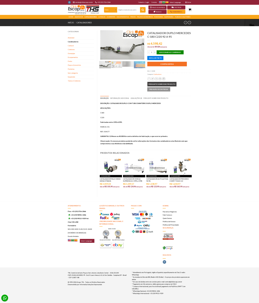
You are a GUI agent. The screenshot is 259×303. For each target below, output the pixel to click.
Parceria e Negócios (170, 212)
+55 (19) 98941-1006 (78, 215)
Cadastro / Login (143, 2)
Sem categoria (73, 73)
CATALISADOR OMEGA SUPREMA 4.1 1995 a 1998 (132, 180)
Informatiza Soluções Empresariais (91, 284)
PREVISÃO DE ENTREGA (158, 89)
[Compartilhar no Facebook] (149, 78)
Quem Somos (167, 218)
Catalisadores (90, 17)
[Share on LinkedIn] (163, 78)
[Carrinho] (190, 9)
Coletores (71, 49)
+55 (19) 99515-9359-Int (80, 218)
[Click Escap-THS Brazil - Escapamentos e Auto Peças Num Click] (84, 10)
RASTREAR (178, 7)
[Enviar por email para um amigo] (156, 78)
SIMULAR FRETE (155, 58)
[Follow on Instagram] (69, 2)
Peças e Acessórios (145, 17)
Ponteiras (158, 17)
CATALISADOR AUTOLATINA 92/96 (157, 180)
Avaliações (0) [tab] (136, 98)
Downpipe (111, 17)
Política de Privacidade (171, 225)
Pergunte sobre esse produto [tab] (155, 98)
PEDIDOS (158, 12)
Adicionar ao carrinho (170, 52)
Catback (101, 17)
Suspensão (168, 17)
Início (71, 22)
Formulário (72, 225)
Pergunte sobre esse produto (162, 84)
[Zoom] (103, 57)
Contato (154, 2)
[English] (160, 2)
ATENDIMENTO (177, 12)
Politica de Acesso (169, 221)
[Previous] (104, 45)
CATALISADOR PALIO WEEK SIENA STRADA (110, 180)
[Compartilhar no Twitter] (152, 78)
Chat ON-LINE (73, 222)
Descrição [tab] (104, 98)
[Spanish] (167, 2)
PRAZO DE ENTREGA (158, 7)
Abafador (79, 17)
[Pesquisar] (143, 10)
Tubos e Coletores (182, 17)
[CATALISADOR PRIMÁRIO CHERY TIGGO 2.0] (180, 166)
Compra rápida (167, 64)
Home (71, 17)
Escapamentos (123, 17)
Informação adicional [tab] (119, 98)
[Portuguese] (163, 2)
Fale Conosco (167, 215)
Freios (133, 17)
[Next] (141, 45)
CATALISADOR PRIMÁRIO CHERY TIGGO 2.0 (179, 180)
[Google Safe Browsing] (168, 248)
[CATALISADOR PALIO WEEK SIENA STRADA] (111, 166)
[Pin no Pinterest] (160, 78)
